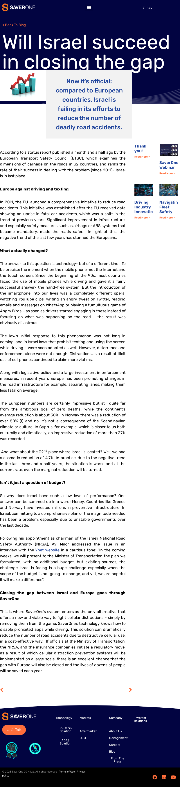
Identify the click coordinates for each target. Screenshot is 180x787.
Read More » (142, 156)
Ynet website (47, 550)
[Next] (99, 690)
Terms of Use (67, 771)
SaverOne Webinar (168, 165)
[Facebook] (154, 777)
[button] (89, 7)
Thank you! (140, 148)
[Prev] (33, 690)
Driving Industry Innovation (144, 207)
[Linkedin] (164, 777)
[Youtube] (173, 777)
